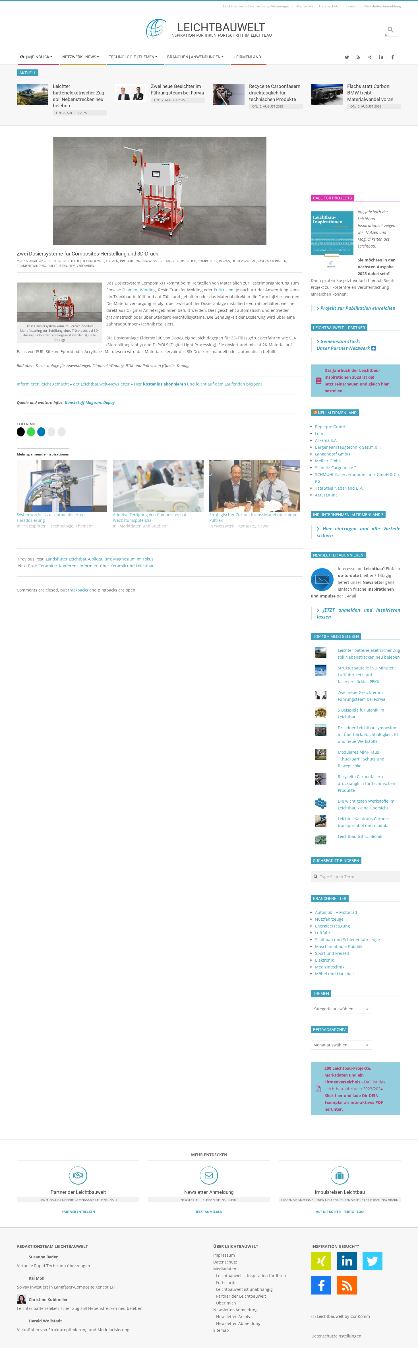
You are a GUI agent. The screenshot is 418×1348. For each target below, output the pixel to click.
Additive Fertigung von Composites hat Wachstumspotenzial (150, 517)
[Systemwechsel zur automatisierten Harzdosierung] (62, 486)
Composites (207, 261)
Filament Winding (31, 265)
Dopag (224, 261)
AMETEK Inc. (327, 495)
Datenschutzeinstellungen (336, 1336)
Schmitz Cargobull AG (335, 467)
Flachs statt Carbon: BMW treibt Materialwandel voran (370, 92)
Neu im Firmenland (337, 413)
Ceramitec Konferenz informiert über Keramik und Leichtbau (96, 565)
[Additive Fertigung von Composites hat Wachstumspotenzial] (158, 486)
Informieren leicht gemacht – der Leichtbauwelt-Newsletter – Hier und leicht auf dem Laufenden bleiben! (139, 384)
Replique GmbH (330, 426)
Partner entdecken (78, 1211)
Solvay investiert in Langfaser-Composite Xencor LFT (66, 1287)
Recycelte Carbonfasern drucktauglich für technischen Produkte (274, 92)
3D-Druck (188, 261)
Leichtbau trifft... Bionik (360, 836)
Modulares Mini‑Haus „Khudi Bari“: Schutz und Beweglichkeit (361, 758)
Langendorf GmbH (332, 454)
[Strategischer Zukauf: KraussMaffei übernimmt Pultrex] (254, 486)
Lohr (319, 433)
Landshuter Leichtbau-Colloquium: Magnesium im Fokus (100, 559)
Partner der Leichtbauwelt (78, 1192)
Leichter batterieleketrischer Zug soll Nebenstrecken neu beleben (79, 1308)
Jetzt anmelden (209, 1211)
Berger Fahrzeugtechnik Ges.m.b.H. (348, 447)
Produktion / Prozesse (139, 261)
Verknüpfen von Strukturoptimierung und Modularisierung (73, 1329)
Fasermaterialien (272, 261)
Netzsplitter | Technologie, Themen (88, 261)
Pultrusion (57, 265)
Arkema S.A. (326, 440)
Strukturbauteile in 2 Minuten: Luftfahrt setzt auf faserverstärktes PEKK (367, 674)
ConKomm (360, 1316)
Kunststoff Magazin (83, 402)
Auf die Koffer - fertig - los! (340, 1211)
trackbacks (78, 590)
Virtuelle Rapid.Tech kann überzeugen (53, 1265)
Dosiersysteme (244, 261)
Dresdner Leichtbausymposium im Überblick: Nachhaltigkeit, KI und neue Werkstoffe (368, 734)
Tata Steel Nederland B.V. (339, 488)
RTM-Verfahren (81, 265)
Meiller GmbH (328, 460)
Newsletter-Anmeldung (209, 1192)
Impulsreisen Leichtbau (340, 1192)
